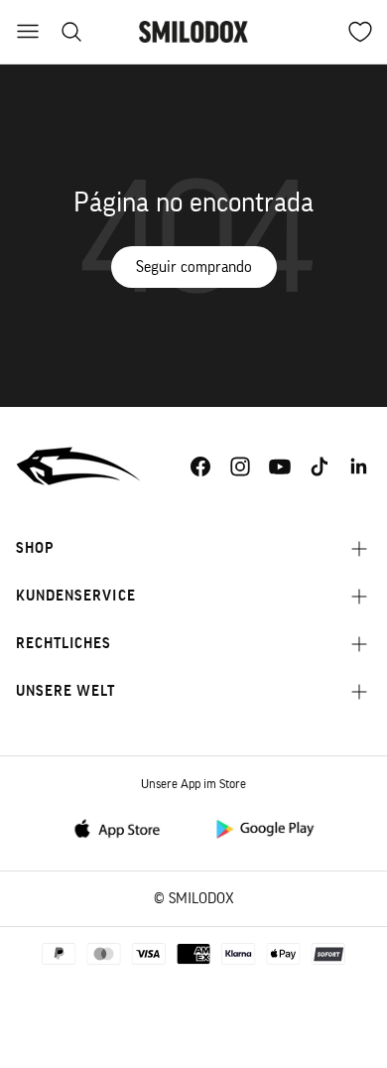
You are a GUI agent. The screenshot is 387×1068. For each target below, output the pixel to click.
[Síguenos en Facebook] (200, 466)
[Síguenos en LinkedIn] (359, 466)
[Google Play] (263, 827)
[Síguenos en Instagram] (240, 466)
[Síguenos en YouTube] (280, 466)
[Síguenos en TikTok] (319, 466)
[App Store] (123, 827)
